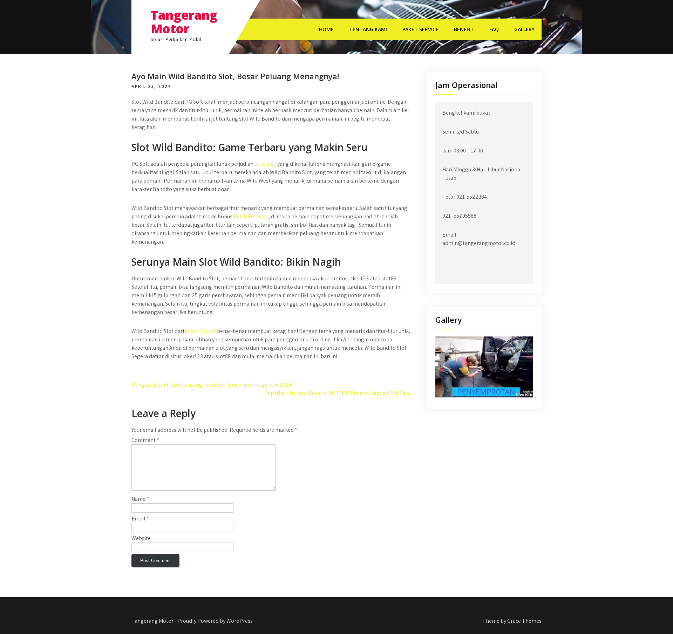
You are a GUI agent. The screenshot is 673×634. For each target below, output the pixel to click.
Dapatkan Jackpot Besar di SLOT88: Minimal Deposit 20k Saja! (337, 393)
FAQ (494, 29)
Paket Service (420, 29)
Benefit (464, 29)
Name (140, 499)
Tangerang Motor (184, 22)
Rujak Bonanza (250, 216)
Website (141, 538)
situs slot (265, 164)
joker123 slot (200, 331)
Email (140, 518)
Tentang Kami (368, 29)
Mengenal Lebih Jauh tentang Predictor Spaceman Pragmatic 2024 (211, 384)
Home (326, 29)
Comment (145, 440)
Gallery (524, 29)
